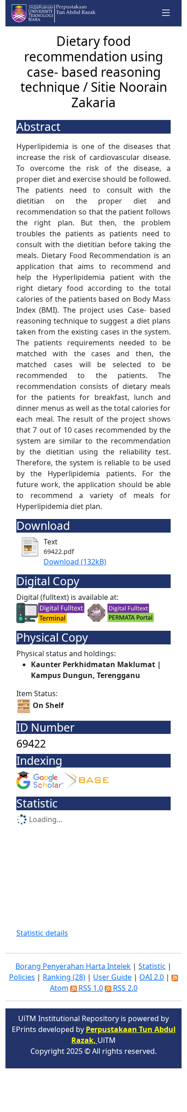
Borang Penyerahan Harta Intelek (73, 966)
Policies (22, 977)
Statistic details (42, 933)
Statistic (152, 966)
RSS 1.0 (90, 988)
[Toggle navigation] (166, 13)
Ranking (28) (64, 977)
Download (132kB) (75, 562)
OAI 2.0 (151, 977)
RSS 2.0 (124, 988)
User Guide (112, 977)
